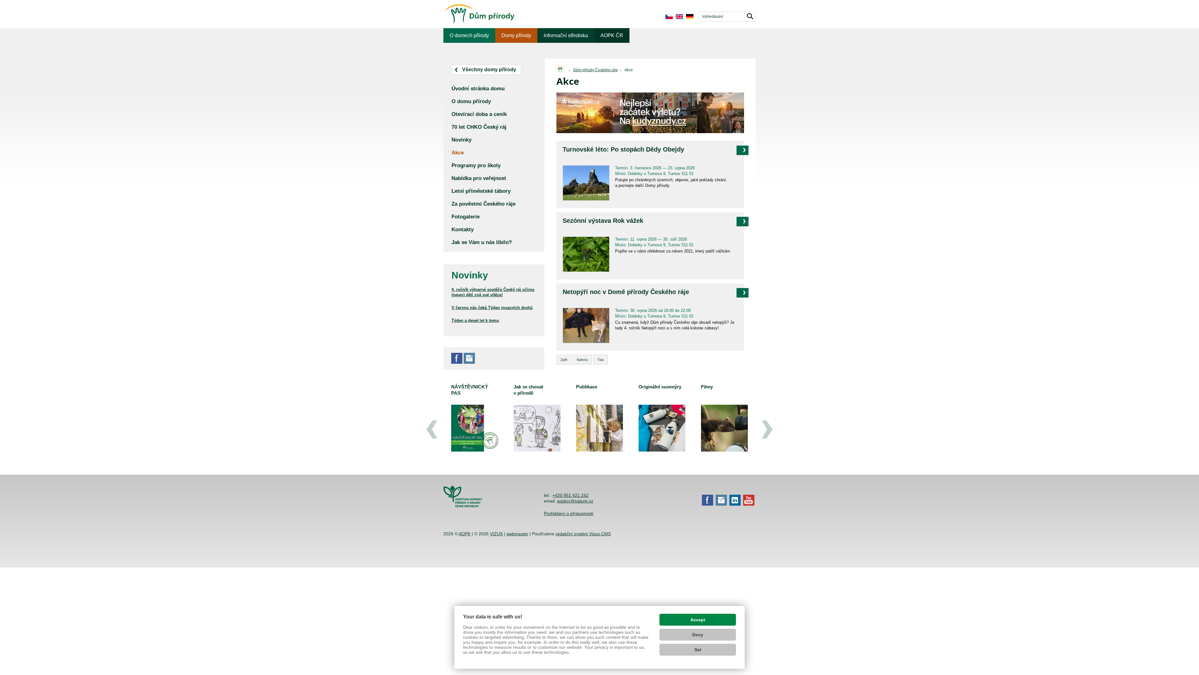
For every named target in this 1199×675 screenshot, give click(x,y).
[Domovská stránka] (560, 70)
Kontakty (462, 229)
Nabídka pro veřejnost (478, 178)
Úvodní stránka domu (478, 89)
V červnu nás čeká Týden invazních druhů (492, 307)
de (689, 16)
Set (697, 649)
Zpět (563, 360)
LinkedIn (735, 500)
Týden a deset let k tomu (475, 320)
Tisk (600, 360)
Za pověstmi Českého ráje (483, 204)
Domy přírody (516, 35)
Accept (697, 619)
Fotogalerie (465, 217)
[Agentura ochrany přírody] (462, 505)
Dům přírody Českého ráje (595, 70)
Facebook (456, 358)
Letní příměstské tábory (481, 191)
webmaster (517, 533)
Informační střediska (566, 35)
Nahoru (582, 360)
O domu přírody (471, 101)
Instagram (469, 358)
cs (669, 16)
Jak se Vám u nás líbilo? (481, 242)
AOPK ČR (611, 35)
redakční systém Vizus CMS (583, 533)
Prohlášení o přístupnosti (568, 513)
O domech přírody (469, 35)
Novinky (461, 140)
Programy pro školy (476, 165)
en (679, 16)
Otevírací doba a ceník (479, 114)
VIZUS (496, 533)
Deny (697, 634)
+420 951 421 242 (570, 495)
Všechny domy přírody (489, 69)
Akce (628, 70)
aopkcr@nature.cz (575, 500)
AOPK (465, 533)
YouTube (748, 500)
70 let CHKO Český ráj (478, 127)
